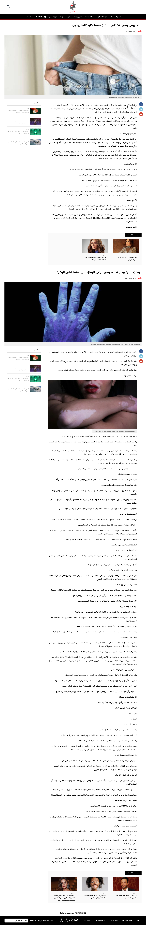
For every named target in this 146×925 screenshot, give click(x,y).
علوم (69, 17)
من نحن (139, 920)
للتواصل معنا (114, 920)
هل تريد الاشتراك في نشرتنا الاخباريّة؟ (41, 920)
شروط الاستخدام (127, 920)
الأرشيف (87, 920)
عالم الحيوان (39, 17)
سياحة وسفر (28, 17)
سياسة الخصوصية (99, 920)
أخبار (111, 17)
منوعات (62, 17)
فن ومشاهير (53, 17)
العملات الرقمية (89, 17)
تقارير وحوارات (78, 17)
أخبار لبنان (118, 17)
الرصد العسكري (102, 17)
